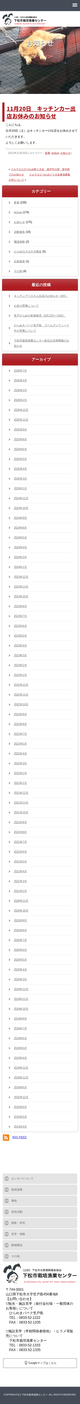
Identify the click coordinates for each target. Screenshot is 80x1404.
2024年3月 (20, 557)
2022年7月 (20, 734)
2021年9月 (20, 822)
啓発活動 (16, 1211)
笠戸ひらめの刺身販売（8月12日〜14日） (40, 315)
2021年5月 (20, 861)
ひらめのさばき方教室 (28, 251)
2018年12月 (21, 1067)
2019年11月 (21, 999)
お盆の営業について (26, 305)
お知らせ (65, 153)
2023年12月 (21, 576)
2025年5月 (20, 459)
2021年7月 (20, 842)
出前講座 (19, 261)
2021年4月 (20, 871)
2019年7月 (20, 1028)
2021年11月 (21, 802)
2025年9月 (20, 429)
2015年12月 (21, 1097)
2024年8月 (20, 527)
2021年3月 (20, 881)
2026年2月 (20, 400)
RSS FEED (19, 1137)
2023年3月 (20, 655)
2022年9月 (20, 714)
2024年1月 (20, 567)
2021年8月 (20, 832)
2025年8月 (20, 439)
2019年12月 (21, 989)
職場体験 (19, 241)
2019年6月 (20, 1038)
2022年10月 (21, 704)
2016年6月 (20, 1087)
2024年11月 (21, 498)
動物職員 (16, 1245)
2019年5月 (20, 1048)
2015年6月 (20, 1107)
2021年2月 (20, 891)
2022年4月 (20, 753)
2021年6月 (20, 851)
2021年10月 (21, 812)
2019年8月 (20, 1018)
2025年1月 (20, 488)
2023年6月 (20, 626)
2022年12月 (21, 684)
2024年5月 (20, 537)
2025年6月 (20, 449)
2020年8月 (20, 930)
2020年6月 (20, 950)
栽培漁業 (16, 1189)
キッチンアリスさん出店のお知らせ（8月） (41, 296)
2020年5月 (20, 959)
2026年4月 (20, 380)
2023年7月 (20, 616)
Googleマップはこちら (42, 1363)
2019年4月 (20, 1058)
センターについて (22, 1178)
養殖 (14, 1200)
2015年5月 (20, 1116)
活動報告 (19, 232)
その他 (18, 271)
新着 (47, 153)
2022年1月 (20, 783)
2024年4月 (20, 547)
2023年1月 (20, 675)
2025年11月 (21, 419)
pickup (55, 153)
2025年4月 (20, 468)
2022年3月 (20, 763)
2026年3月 (20, 390)
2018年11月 (21, 1077)
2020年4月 (20, 969)
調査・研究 (18, 1222)
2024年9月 (20, 518)
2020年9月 (20, 920)
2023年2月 (20, 665)
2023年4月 (20, 645)
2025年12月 (21, 410)
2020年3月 (20, 979)
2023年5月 (20, 635)
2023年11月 (21, 586)
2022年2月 (20, 773)
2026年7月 (20, 370)
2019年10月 (21, 1008)
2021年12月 (21, 792)
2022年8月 (20, 724)
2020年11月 (21, 900)
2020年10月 (21, 910)
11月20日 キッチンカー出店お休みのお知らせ (41, 112)
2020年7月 (20, 940)
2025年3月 (20, 478)
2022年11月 (21, 694)
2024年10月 (21, 508)
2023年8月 (20, 606)
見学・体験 (18, 1234)
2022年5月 (20, 743)
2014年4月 (20, 1126)
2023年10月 (21, 596)
